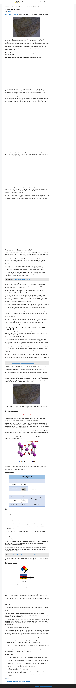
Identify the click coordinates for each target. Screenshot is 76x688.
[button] (60, 2)
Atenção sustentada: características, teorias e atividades (18, 681)
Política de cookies (48, 686)
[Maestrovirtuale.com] (17, 2)
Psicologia (46, 1)
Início (6, 14)
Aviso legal (37, 686)
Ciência (54, 1)
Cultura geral (25, 1)
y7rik (9, 11)
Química (16, 14)
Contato (42, 686)
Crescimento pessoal (36, 1)
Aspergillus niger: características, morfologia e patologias (18, 679)
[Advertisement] (27, 68)
